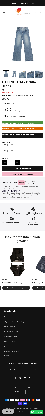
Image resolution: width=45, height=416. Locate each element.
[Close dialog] (43, 196)
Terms (27, 218)
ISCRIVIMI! (34, 212)
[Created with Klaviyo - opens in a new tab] (22, 220)
